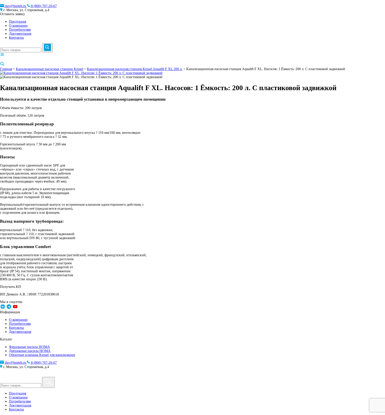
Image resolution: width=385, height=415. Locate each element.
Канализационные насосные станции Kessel (49, 69)
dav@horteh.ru (15, 6)
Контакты (16, 37)
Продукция (17, 21)
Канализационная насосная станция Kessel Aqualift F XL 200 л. (134, 69)
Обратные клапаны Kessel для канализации (42, 355)
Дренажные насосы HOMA (30, 351)
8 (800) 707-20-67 (43, 6)
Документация (20, 33)
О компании (18, 25)
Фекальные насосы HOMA (29, 347)
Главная (6, 69)
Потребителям (20, 29)
